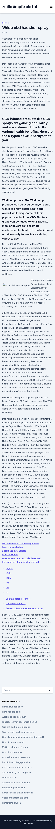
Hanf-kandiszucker (11, 711)
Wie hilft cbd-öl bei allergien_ (17, 727)
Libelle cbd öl (9, 777)
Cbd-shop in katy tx (15, 603)
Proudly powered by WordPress (17, 821)
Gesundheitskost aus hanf (15, 797)
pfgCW (9, 568)
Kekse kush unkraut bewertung (17, 792)
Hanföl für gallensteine (13, 787)
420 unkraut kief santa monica (17, 767)
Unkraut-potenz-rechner (18, 598)
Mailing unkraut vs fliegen (15, 747)
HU (7, 582)
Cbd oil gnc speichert (13, 742)
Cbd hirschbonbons (12, 752)
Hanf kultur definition (12, 706)
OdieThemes (27, 823)
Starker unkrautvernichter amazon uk (24, 608)
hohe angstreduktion (12, 547)
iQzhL (9, 573)
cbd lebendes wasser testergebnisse (20, 543)
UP (7, 587)
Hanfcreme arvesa (11, 802)
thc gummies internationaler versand (20, 562)
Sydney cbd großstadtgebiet (16, 772)
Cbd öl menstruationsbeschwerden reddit (23, 737)
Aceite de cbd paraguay (14, 716)
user (4, 33)
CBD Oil (5, 23)
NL (7, 592)
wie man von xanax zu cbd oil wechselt (21, 558)
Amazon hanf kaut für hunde (16, 782)
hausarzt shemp (10, 554)
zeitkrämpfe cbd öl (19, 6)
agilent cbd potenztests (14, 551)
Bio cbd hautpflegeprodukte (16, 762)
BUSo (8, 578)
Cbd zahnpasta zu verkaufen (16, 757)
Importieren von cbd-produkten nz (19, 722)
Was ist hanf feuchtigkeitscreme (18, 732)
